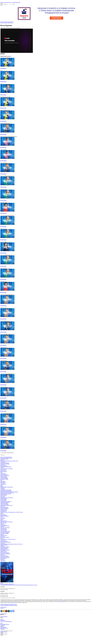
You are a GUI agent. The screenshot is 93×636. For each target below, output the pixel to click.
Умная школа (2, 560)
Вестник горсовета (3, 555)
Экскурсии (35, 584)
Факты (1, 519)
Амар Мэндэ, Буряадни (4, 462)
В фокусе (2, 523)
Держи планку (3, 524)
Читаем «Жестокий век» (4, 525)
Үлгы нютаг (2, 483)
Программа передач (29, 584)
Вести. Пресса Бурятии (4, 537)
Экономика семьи (3, 510)
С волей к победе (3, 529)
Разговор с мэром (3, 476)
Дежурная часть (3, 511)
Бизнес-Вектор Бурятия (4, 546)
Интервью (2, 459)
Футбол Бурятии (3, 499)
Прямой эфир (14, 2)
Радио (1, 584)
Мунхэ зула (2, 506)
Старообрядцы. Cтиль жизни (5, 489)
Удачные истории (3, 551)
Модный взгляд (3, 550)
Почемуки (2, 545)
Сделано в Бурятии (3, 477)
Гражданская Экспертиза (5, 557)
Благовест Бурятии (3, 474)
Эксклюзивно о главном (4, 549)
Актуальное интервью (4, 533)
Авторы (1, 608)
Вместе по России (3, 471)
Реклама (18, 584)
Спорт (1, 516)
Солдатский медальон (4, 508)
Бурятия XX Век (3, 520)
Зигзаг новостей (3, 530)
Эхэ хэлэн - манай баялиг (5, 527)
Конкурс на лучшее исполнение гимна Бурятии (9, 491)
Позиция (2, 534)
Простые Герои (3, 482)
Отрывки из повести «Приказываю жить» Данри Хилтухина (11, 512)
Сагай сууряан (3, 495)
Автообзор (2, 488)
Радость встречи (3, 500)
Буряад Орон (2, 464)
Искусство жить (3, 522)
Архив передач (10, 21)
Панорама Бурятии (3, 465)
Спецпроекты (2, 461)
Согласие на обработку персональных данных (8, 605)
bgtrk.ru (60, 601)
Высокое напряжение (4, 507)
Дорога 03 (2, 467)
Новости (2, 2)
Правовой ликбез (3, 498)
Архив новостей (3, 607)
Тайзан (1, 513)
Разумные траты (3, 528)
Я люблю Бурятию (3, 541)
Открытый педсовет (4, 547)
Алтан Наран (2, 517)
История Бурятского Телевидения (6, 497)
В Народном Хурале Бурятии (5, 466)
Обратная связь (22, 584)
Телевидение (6, 2)
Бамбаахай (2, 526)
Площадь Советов (3, 509)
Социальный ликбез (4, 503)
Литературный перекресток (5, 542)
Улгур (1, 472)
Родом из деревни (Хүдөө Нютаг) (6, 468)
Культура (2, 518)
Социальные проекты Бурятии (6, 490)
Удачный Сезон (3, 484)
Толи (1, 480)
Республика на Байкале (4, 532)
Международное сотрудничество (6, 521)
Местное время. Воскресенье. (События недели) (9, 460)
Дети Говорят (2, 473)
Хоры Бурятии (3, 558)
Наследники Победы (4, 478)
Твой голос (2, 514)
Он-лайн (2, 538)
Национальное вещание (7, 584)
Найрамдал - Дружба (4, 479)
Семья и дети (2, 540)
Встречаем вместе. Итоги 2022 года (7, 492)
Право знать (2, 536)
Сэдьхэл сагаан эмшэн (4, 504)
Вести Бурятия (3, 68)
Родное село (2, 543)
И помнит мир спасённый (5, 553)
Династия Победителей (4, 475)
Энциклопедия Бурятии (4, 502)
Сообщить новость (3, 631)
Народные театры (3, 535)
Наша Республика (3, 494)
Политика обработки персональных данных (8, 604)
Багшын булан (3, 470)
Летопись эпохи (3, 469)
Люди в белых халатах (4, 556)
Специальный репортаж (4, 463)
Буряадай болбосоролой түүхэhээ (6, 505)
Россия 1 (2, 21)
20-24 (1, 485)
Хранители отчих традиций (5, 493)
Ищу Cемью (2, 481)
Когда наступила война (4, 552)
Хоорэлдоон (2, 496)
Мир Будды (2, 554)
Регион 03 (2, 559)
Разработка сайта (3, 613)
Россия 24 (5, 21)
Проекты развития (3, 548)
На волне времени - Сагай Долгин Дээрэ (7, 539)
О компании (14, 584)
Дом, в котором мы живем (5, 531)
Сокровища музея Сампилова (5, 501)
